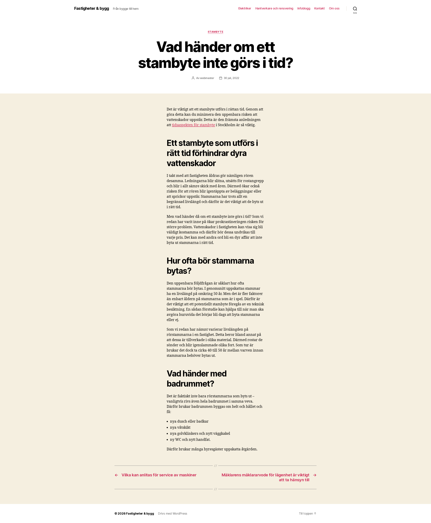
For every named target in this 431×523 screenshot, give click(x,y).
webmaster (207, 78)
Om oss (334, 8)
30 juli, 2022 (231, 78)
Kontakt (319, 8)
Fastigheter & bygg (91, 8)
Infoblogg (303, 8)
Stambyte (215, 31)
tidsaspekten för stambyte (193, 125)
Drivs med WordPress (172, 513)
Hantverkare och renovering (274, 8)
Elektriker (244, 8)
